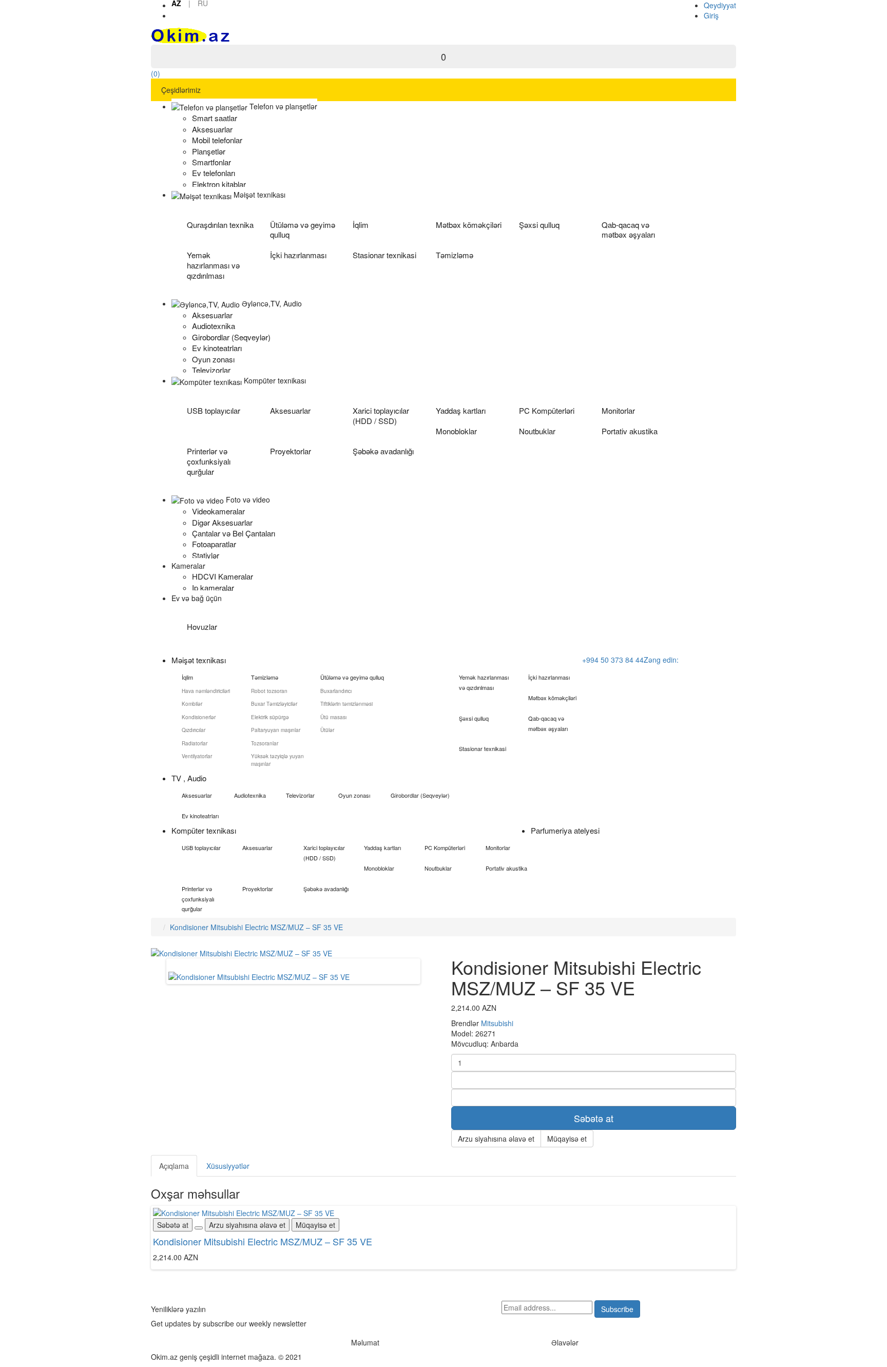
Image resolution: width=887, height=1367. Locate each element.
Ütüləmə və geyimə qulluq (302, 229)
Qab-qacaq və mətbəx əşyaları (628, 229)
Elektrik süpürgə (270, 717)
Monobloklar (456, 431)
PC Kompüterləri (546, 410)
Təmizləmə (454, 254)
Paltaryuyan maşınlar (275, 730)
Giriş (711, 15)
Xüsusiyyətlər (227, 1166)
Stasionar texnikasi (384, 254)
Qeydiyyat (720, 5)
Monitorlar (618, 410)
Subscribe (617, 1309)
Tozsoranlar (264, 743)
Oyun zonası (354, 795)
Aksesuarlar (290, 410)
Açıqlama (174, 1166)
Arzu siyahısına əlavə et (496, 1138)
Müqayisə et (567, 1138)
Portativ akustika (630, 431)
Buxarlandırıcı (336, 691)
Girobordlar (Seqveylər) (420, 795)
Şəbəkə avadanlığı (383, 451)
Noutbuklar (537, 431)
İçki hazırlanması (298, 254)
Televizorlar (300, 795)
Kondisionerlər (199, 717)
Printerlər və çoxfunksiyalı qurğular (208, 461)
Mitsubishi (497, 1023)
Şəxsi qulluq (539, 224)
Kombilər (192, 703)
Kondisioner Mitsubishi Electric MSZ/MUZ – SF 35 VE (256, 927)
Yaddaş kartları (461, 410)
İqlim (361, 224)
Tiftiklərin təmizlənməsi (346, 703)
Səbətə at (593, 1118)
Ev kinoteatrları (200, 816)
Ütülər (327, 730)
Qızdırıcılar (193, 730)
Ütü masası (333, 717)
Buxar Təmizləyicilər (274, 703)
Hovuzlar (202, 626)
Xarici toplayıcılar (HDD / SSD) (381, 415)
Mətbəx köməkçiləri (469, 224)
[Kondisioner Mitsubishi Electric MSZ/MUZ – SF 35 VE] (259, 976)
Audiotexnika (250, 795)
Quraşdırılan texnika (220, 224)
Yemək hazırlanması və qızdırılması (213, 265)
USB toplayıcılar (213, 410)
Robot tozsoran (269, 691)
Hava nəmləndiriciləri (206, 691)
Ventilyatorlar (197, 756)
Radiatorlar (194, 743)
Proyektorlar (290, 451)
